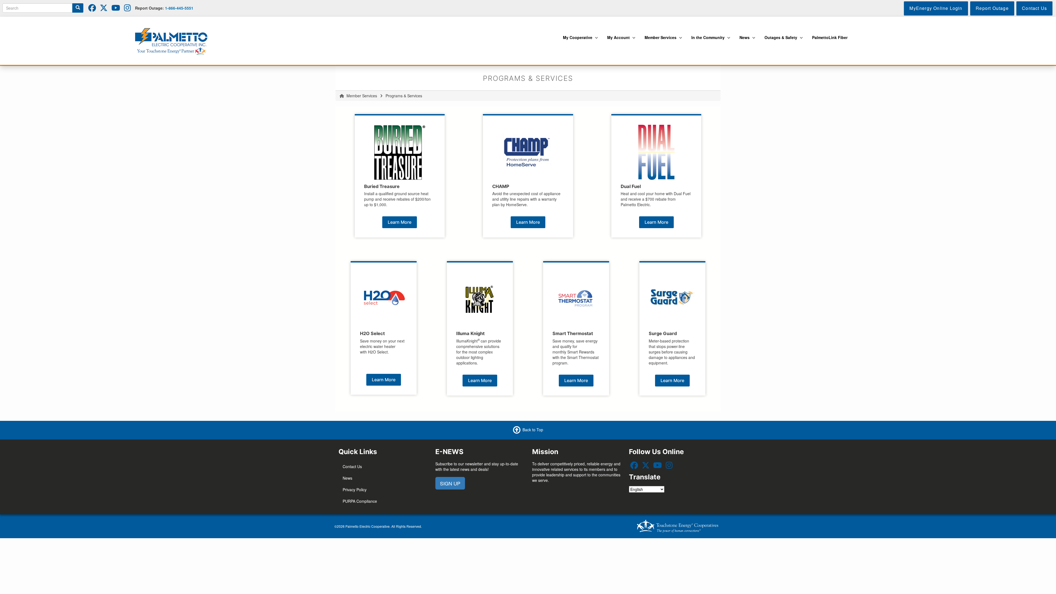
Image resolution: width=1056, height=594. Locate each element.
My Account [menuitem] (617, 40)
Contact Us (352, 466)
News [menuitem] (743, 40)
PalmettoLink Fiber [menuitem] (830, 37)
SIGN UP (450, 483)
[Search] (77, 8)
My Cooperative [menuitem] (576, 40)
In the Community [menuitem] (707, 40)
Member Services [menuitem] (659, 40)
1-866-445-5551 (179, 8)
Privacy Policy (355, 489)
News (347, 478)
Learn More (399, 222)
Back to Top (532, 429)
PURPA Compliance (360, 501)
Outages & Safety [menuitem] (779, 40)
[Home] (173, 40)
